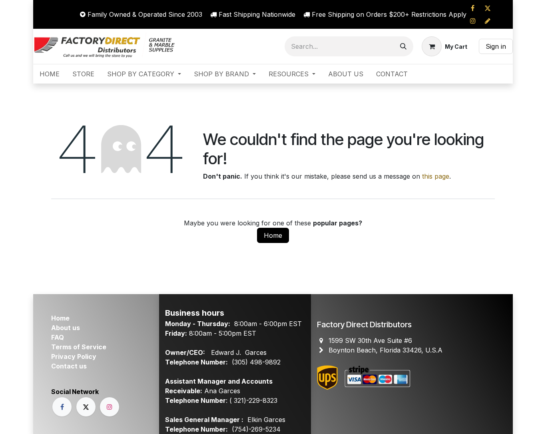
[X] (487, 8)
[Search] (403, 46)
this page (435, 176)
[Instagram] (472, 20)
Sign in (496, 46)
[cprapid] (487, 20)
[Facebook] (472, 8)
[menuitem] (49, 74)
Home (273, 235)
